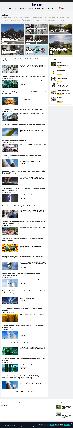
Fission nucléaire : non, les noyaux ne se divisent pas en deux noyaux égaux (22, 109)
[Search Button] (71, 9)
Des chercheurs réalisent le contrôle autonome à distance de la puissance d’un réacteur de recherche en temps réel (35, 30)
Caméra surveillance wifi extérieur (63, 90)
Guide (58, 8)
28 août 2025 (11, 78)
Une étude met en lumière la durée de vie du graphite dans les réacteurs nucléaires (23, 76)
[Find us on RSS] (66, 1)
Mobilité (44, 8)
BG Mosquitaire (59, 62)
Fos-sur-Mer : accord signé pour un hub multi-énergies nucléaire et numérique (11, 40)
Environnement (37, 8)
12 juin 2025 (10, 277)
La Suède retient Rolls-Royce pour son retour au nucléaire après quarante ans (59, 50)
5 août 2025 (10, 175)
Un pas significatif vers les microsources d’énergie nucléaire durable (20, 343)
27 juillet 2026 (5, 43)
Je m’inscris (66, 424)
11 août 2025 (11, 111)
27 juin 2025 (10, 225)
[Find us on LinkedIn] (63, 1)
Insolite (53, 8)
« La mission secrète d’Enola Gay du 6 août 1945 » (15, 140)
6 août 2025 (10, 142)
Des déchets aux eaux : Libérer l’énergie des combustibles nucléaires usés (21, 206)
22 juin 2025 (10, 260)
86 (28, 391)
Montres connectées (60, 77)
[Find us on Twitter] (58, 1)
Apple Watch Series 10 (61, 83)
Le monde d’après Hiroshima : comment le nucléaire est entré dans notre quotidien (23, 125)
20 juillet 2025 (11, 192)
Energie (16, 8)
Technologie (29, 8)
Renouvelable (22, 8)
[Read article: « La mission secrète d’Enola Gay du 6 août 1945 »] (10, 148)
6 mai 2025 (10, 345)
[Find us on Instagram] (60, 1)
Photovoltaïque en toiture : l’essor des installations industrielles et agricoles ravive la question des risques (66, 415)
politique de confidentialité (32, 426)
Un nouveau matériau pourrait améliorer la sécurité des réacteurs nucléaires (22, 155)
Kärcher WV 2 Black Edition (61, 70)
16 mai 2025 (11, 329)
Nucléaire (13, 12)
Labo (62, 8)
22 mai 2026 (28, 53)
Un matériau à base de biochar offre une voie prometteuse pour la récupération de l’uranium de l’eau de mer (35, 51)
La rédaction (5, 78)
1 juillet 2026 (28, 43)
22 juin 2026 (4, 53)
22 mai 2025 (11, 312)
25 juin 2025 (10, 242)
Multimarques (59, 97)
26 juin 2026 (52, 53)
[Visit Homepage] (36, 4)
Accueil (11, 8)
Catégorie (5, 12)
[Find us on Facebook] (57, 1)
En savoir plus (24, 70)
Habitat (49, 8)
